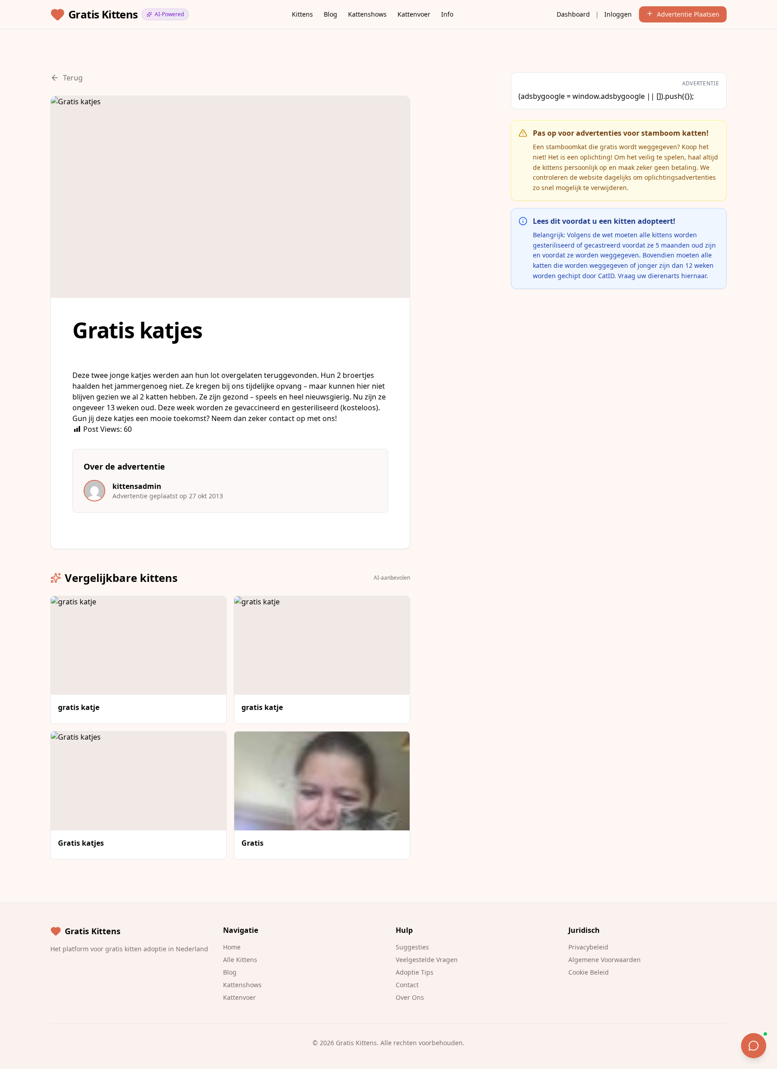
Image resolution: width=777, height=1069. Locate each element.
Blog (330, 14)
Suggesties (412, 947)
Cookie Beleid (588, 972)
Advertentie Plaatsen (688, 14)
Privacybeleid (588, 947)
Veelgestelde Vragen (427, 959)
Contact (407, 984)
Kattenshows (367, 14)
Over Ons (410, 997)
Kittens (302, 14)
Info (447, 14)
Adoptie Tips (414, 972)
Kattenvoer (413, 14)
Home (232, 947)
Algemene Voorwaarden (604, 959)
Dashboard (573, 14)
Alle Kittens (240, 959)
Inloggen (618, 14)
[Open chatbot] (753, 1045)
